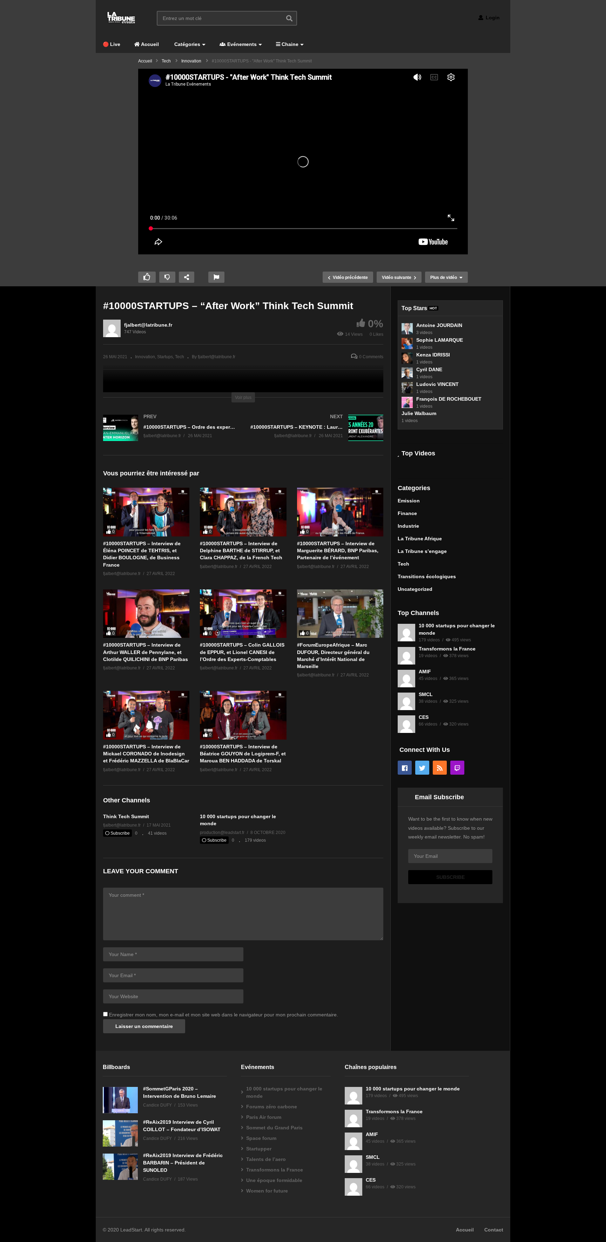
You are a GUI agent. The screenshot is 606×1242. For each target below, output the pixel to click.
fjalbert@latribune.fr (148, 325)
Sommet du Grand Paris (274, 1127)
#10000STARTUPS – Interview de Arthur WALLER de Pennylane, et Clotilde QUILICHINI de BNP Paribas (145, 652)
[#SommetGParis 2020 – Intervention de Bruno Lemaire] (120, 1100)
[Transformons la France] (406, 656)
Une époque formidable (274, 1180)
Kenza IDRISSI (433, 355)
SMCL (426, 694)
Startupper (258, 1148)
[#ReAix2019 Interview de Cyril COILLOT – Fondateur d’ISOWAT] (120, 1133)
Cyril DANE (429, 369)
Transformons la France (447, 649)
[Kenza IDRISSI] (407, 358)
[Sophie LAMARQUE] (407, 343)
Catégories (186, 44)
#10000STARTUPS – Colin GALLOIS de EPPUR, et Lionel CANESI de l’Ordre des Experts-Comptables (242, 652)
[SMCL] (406, 701)
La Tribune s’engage (422, 551)
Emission (409, 500)
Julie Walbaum (419, 413)
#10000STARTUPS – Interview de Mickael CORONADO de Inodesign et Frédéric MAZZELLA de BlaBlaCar (146, 754)
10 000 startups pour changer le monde (284, 1092)
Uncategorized (415, 589)
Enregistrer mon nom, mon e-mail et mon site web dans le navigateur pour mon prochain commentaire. (223, 1014)
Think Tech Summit (126, 816)
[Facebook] (405, 768)
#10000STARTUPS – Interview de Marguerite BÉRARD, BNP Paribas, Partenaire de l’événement (337, 551)
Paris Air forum (263, 1117)
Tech (179, 356)
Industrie (408, 526)
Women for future (267, 1191)
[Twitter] (422, 768)
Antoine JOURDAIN (439, 325)
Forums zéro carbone (271, 1106)
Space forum (261, 1138)
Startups (165, 356)
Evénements (241, 44)
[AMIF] (406, 678)
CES (424, 717)
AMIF (425, 671)
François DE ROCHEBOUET (449, 399)
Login (492, 17)
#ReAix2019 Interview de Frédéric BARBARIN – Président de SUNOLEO (183, 1163)
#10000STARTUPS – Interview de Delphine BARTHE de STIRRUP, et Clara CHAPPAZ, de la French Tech (241, 551)
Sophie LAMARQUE (439, 340)
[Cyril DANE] (407, 373)
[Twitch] (457, 768)
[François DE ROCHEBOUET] (407, 402)
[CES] (406, 724)
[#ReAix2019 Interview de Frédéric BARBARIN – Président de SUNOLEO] (120, 1167)
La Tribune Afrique (420, 538)
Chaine (289, 44)
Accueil (149, 44)
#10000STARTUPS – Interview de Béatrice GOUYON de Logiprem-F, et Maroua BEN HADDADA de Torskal (243, 754)
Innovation (145, 356)
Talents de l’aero (266, 1159)
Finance (407, 513)
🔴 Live (111, 44)
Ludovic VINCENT (437, 384)
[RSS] (440, 768)
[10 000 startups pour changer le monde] (406, 632)
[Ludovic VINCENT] (407, 387)
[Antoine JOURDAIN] (407, 328)
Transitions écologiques (427, 576)
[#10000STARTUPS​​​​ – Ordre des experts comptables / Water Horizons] (169, 435)
